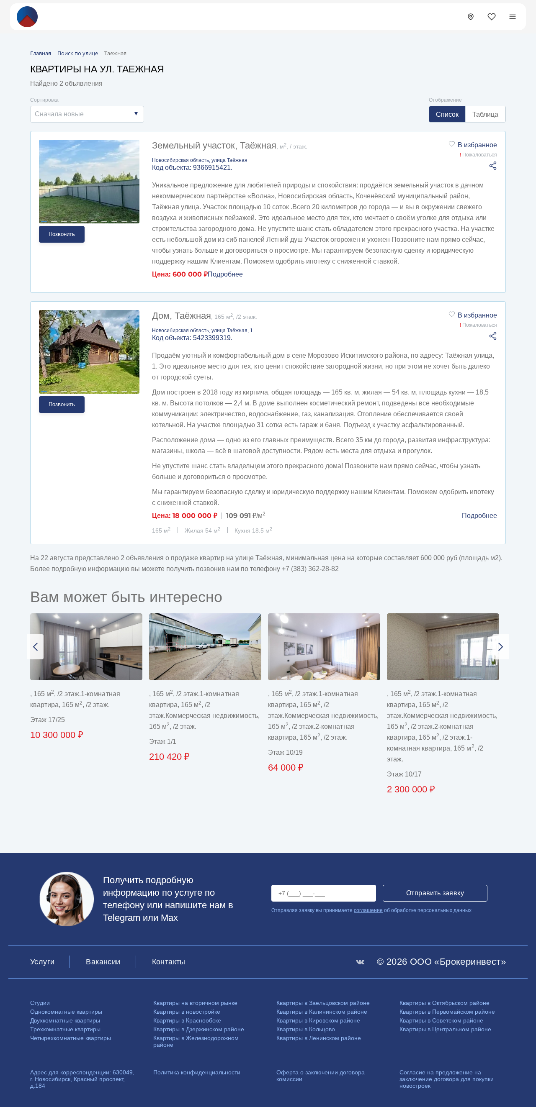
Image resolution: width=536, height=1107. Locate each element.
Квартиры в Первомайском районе (447, 1011)
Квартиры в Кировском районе (318, 1020)
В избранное (477, 145)
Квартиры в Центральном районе (445, 1029)
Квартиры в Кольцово (305, 1029)
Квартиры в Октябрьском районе (444, 1002)
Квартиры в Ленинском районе (318, 1038)
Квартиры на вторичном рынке (195, 1002)
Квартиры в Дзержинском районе (198, 1029)
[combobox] (87, 114)
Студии (40, 1002)
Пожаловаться (478, 155)
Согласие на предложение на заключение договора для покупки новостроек (446, 1079)
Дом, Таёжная (204, 315)
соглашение (368, 910)
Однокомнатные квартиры (66, 1011)
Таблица (485, 114)
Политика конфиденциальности (196, 1072)
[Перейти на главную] (27, 16)
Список (447, 114)
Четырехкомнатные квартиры (70, 1038)
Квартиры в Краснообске (187, 1020)
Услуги (42, 962)
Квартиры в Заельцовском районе (323, 1002)
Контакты (169, 962)
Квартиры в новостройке (186, 1011)
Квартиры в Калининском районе (321, 1011)
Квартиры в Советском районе (441, 1020)
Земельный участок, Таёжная (229, 145)
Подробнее (225, 274)
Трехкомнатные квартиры (65, 1029)
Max (169, 917)
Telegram (121, 917)
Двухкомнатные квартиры (65, 1020)
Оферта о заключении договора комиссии (320, 1075)
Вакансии (103, 962)
